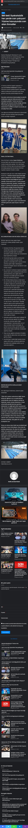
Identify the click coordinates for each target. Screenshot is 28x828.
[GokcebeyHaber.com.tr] (14, 4)
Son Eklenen (14, 638)
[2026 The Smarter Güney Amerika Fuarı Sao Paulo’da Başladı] (6, 724)
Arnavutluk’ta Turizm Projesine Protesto (7, 570)
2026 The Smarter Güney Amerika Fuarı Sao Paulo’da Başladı (18, 723)
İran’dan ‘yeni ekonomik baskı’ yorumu (17, 729)
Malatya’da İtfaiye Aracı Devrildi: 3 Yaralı (21, 541)
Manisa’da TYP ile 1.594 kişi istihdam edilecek (14, 742)
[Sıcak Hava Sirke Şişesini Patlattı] (6, 737)
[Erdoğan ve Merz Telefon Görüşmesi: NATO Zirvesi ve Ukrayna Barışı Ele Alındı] (6, 754)
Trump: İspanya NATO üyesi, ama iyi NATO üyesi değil (18, 652)
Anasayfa (4, 9)
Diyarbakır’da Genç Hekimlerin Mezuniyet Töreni (20, 556)
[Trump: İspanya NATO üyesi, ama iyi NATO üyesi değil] (5, 78)
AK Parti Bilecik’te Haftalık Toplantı (6, 555)
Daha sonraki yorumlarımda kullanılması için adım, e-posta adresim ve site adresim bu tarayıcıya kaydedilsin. (14, 626)
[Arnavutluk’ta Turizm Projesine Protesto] (7, 564)
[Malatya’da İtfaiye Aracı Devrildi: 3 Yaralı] (21, 536)
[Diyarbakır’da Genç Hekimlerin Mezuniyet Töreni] (21, 549)
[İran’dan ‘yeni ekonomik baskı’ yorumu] (6, 731)
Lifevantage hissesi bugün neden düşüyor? (13, 680)
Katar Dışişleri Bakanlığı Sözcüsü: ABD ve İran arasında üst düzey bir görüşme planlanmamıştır (21, 572)
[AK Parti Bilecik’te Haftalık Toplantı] (7, 549)
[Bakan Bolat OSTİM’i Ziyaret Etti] (6, 748)
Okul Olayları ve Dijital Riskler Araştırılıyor (13, 1)
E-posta (3, 612)
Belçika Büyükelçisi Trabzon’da (10, 643)
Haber (9, 9)
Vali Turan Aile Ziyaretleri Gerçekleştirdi (12, 71)
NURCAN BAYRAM (7, 27)
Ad (2, 606)
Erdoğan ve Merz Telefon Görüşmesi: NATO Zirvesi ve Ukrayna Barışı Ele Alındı (18, 754)
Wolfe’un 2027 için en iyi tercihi (10, 684)
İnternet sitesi (4, 618)
